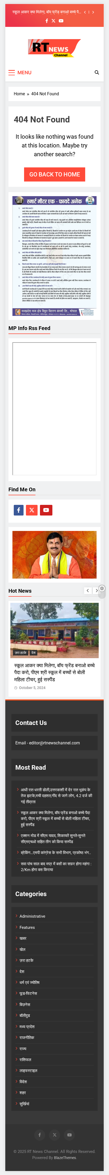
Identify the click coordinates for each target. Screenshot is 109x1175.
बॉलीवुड (25, 1015)
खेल (22, 949)
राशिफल (25, 1059)
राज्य (23, 1048)
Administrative (32, 916)
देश (33, 653)
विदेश (23, 1081)
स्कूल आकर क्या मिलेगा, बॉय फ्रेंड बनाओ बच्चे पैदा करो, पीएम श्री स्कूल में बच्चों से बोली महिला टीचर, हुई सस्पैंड (46, 12)
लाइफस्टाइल (28, 1070)
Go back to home (54, 174)
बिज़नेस (25, 1004)
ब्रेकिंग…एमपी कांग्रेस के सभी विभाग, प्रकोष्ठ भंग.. (56, 852)
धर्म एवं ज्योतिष (29, 982)
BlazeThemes (65, 1158)
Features (27, 927)
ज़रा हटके (20, 653)
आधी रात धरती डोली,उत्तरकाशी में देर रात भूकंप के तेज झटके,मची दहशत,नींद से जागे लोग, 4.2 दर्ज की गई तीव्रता (56, 796)
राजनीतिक (27, 1037)
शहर (23, 1092)
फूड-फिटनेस (28, 993)
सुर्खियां (24, 1104)
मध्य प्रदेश (27, 1026)
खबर (23, 938)
